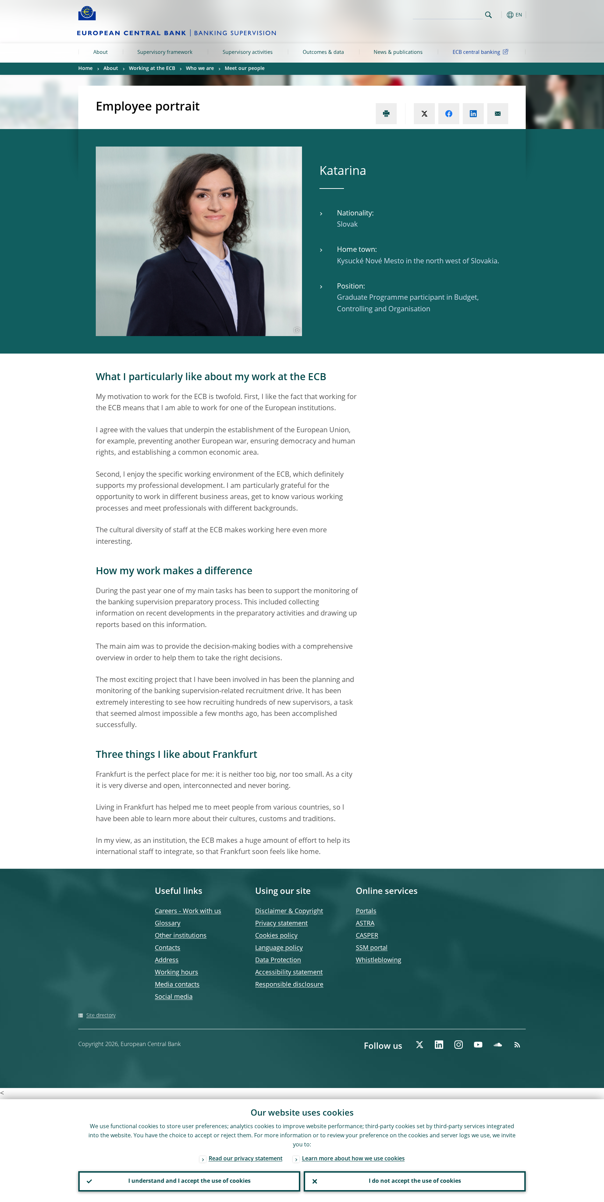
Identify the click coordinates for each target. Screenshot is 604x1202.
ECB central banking (476, 52)
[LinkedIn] (439, 1044)
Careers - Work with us (188, 911)
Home (85, 68)
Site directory (100, 1015)
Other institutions (181, 936)
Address (167, 960)
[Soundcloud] (497, 1044)
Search (488, 15)
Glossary (167, 923)
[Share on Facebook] (448, 113)
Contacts (167, 948)
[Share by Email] (497, 113)
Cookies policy (276, 936)
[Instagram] (458, 1044)
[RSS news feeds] (517, 1044)
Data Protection (278, 960)
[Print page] (386, 113)
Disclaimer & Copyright (289, 911)
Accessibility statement (289, 972)
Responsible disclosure (289, 985)
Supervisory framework (165, 52)
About (100, 52)
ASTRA (365, 923)
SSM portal (372, 948)
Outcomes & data (323, 52)
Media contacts (177, 985)
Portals (366, 911)
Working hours (176, 972)
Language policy (279, 948)
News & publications (398, 52)
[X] (419, 1044)
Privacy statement (281, 923)
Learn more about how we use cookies (353, 1159)
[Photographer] (296, 330)
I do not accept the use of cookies (415, 1181)
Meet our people (245, 68)
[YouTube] (478, 1044)
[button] (501, 15)
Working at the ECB (152, 68)
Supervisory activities (248, 52)
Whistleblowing (378, 960)
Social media (174, 997)
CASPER (367, 936)
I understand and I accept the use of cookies (189, 1181)
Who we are (200, 68)
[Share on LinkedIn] (473, 113)
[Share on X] (424, 113)
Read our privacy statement (245, 1159)
